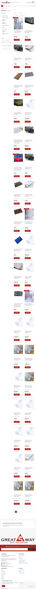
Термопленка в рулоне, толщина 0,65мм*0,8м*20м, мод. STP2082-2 (18, 277)
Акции (15, 12)
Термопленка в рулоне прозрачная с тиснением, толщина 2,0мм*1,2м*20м (28, 359)
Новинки (20, 12)
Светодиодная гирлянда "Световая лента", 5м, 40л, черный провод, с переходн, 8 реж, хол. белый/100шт (18, 168)
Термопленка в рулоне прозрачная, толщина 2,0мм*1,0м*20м (28, 250)
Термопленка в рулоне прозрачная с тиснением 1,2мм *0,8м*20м (17, 359)
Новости (2, 575)
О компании (3, 571)
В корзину (16, 39)
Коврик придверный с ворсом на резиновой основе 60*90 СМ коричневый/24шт (18, 222)
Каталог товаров (21, 569)
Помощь (2, 569)
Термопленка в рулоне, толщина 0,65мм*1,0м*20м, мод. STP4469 (18, 113)
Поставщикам (3, 572)
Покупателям (3, 574)
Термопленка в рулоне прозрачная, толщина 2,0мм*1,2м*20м (28, 113)
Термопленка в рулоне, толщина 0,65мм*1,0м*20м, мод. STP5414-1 (29, 195)
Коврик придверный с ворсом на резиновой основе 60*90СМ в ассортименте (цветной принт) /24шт (18, 305)
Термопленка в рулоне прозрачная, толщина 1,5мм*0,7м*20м (28, 331)
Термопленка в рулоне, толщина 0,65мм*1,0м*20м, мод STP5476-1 (18, 59)
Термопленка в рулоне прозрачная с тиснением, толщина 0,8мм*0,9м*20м (28, 386)
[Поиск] (34, 6)
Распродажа (21, 558)
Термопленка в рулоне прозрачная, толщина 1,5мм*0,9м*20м (17, 413)
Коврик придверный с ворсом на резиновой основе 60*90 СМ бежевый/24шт (18, 86)
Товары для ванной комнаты (23, 562)
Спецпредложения (22, 572)
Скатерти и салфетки (22, 559)
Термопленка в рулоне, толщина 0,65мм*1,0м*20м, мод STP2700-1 (29, 59)
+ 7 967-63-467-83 (6, 563)
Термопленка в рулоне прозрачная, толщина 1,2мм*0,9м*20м (17, 386)
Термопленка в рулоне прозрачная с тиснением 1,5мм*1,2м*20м (17, 495)
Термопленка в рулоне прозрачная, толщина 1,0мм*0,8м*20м (17, 468)
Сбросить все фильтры (6, 49)
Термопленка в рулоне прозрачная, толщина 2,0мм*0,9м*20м (17, 331)
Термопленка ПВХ (21, 561)
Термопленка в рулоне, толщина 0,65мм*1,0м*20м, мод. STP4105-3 (29, 31)
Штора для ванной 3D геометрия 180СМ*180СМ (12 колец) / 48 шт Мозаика (29, 222)
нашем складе (6, 526)
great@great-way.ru (5, 565)
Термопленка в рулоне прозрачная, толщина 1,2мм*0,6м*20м (28, 277)
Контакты (2, 578)
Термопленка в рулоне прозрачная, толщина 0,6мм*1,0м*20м (28, 413)
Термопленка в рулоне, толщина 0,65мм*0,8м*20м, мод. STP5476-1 (29, 140)
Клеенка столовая (22, 555)
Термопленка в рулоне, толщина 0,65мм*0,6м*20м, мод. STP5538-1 (29, 468)
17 (27, 511)
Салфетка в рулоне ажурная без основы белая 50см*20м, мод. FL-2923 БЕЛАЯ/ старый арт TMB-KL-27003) (18, 141)
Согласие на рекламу (4, 588)
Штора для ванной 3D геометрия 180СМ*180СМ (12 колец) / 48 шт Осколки (29, 304)
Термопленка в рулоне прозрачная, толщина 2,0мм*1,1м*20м (17, 441)
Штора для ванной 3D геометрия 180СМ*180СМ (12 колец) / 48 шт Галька (18, 31)
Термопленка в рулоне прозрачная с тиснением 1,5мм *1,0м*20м (28, 495)
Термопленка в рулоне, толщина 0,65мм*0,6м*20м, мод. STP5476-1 (29, 168)
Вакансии (2, 577)
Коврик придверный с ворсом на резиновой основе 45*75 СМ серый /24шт (29, 86)
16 (25, 511)
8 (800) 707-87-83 (5, 562)
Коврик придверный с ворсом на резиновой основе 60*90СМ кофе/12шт (18, 195)
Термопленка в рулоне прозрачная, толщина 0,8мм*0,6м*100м (28, 441)
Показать (6, 45)
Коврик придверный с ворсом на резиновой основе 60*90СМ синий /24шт (18, 250)
